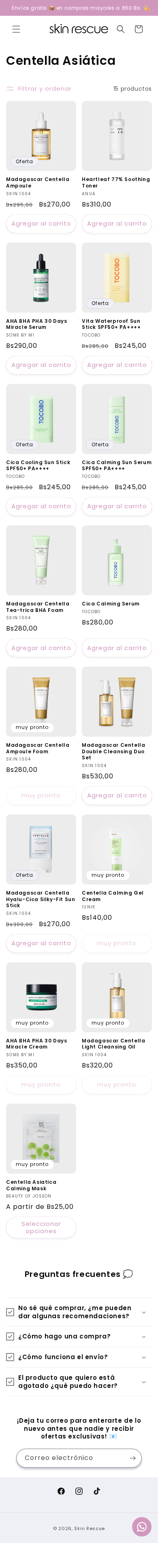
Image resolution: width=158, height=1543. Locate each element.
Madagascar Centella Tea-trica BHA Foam (37, 607)
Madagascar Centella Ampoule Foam (37, 748)
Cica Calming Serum (111, 604)
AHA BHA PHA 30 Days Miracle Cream (36, 1044)
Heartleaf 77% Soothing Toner (116, 182)
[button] (16, 29)
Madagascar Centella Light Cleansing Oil (113, 1044)
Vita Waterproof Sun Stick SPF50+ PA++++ (111, 324)
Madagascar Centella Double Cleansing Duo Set (113, 751)
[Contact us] (142, 1527)
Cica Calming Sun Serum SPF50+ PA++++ (117, 465)
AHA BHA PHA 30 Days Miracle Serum (36, 324)
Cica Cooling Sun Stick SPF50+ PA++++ (38, 465)
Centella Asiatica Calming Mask (31, 1185)
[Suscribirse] (132, 1458)
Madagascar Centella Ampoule (37, 182)
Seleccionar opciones (41, 1227)
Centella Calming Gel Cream (113, 896)
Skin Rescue (89, 1528)
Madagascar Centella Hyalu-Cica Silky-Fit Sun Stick (40, 899)
